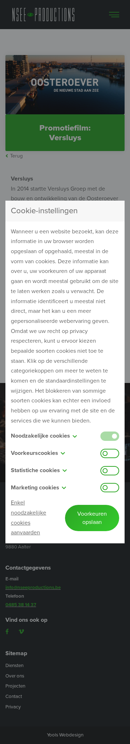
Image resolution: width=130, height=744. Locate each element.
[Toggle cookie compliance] (109, 453)
